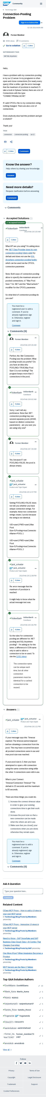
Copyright (11, 1077)
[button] (24, 46)
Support (34, 1084)
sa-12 (32, 134)
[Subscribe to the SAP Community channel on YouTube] (25, 1063)
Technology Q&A (10, 10)
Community (17, 4)
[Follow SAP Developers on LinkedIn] (30, 1063)
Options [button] (41, 23)
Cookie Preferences (11, 1091)
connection (8, 134)
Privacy (11, 1071)
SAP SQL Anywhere (10, 56)
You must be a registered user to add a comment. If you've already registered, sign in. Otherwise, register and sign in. (22, 313)
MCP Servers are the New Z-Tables (18, 967)
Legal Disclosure (34, 1077)
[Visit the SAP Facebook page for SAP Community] (16, 1063)
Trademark (11, 1084)
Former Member (18, 35)
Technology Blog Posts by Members (20, 917)
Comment (24, 151)
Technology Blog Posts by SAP (18, 948)
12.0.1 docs (21, 656)
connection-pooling (21, 134)
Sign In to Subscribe (29, 23)
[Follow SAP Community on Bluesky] (21, 1063)
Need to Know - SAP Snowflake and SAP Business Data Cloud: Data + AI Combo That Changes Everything (22, 941)
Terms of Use (34, 1071)
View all (6, 1050)
